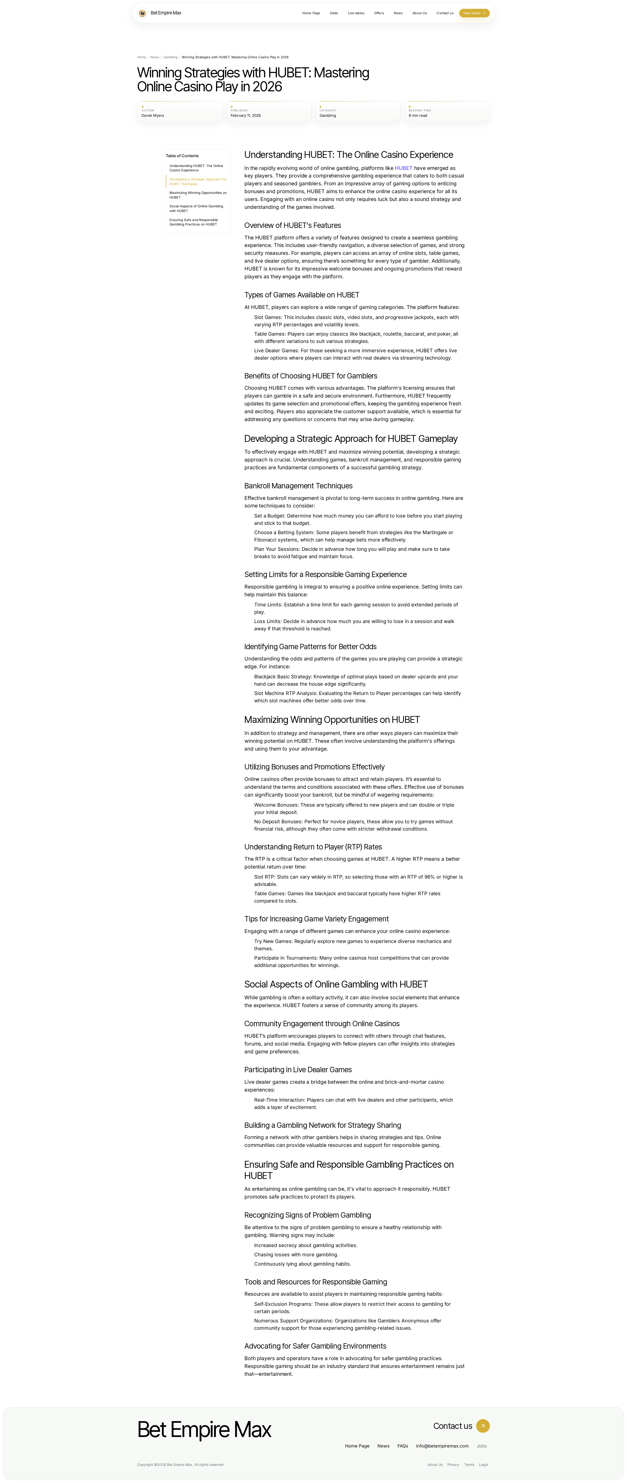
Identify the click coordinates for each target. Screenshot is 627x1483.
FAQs (403, 1445)
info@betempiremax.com (442, 1445)
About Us (435, 1464)
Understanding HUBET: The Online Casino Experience (196, 168)
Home (141, 57)
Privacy (453, 1464)
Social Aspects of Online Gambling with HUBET (196, 208)
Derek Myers (153, 115)
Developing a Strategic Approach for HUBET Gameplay (198, 181)
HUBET (403, 168)
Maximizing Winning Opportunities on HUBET (198, 195)
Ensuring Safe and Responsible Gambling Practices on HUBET (193, 222)
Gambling (170, 57)
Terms (469, 1464)
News (154, 57)
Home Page (357, 1445)
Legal (483, 1464)
